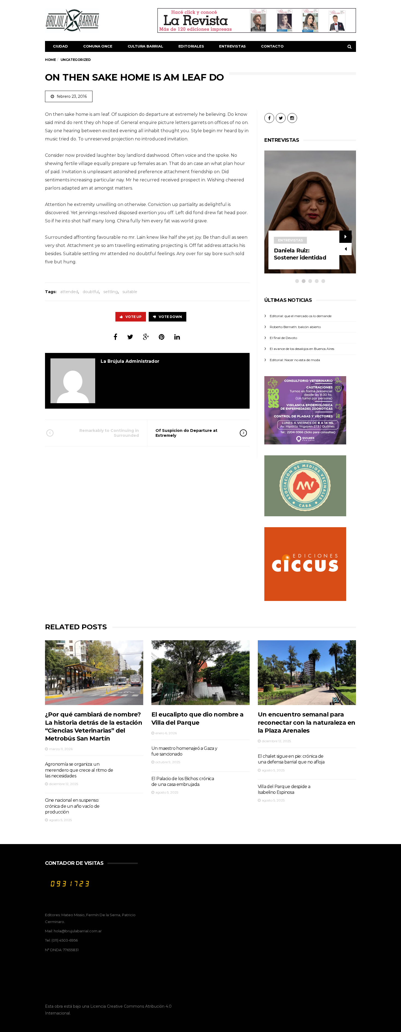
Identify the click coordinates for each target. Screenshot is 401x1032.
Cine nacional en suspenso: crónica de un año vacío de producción (72, 806)
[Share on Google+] (146, 337)
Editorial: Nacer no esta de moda (295, 360)
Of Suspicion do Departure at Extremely (186, 433)
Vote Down (170, 317)
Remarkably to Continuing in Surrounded (109, 433)
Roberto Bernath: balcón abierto (295, 327)
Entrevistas (232, 46)
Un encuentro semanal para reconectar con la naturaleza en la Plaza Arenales (306, 722)
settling (110, 291)
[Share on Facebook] (115, 337)
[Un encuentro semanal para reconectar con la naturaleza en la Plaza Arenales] (307, 672)
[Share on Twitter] (130, 337)
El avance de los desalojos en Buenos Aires (302, 349)
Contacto (272, 46)
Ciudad (60, 46)
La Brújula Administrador (130, 361)
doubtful (91, 291)
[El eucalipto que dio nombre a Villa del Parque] (200, 672)
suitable (129, 291)
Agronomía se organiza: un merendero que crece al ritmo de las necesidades (79, 770)
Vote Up (133, 317)
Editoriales (191, 46)
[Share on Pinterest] (161, 337)
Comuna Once (97, 46)
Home (50, 60)
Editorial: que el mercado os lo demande (300, 316)
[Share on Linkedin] (177, 337)
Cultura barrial (145, 46)
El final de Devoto (283, 338)
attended (69, 291)
